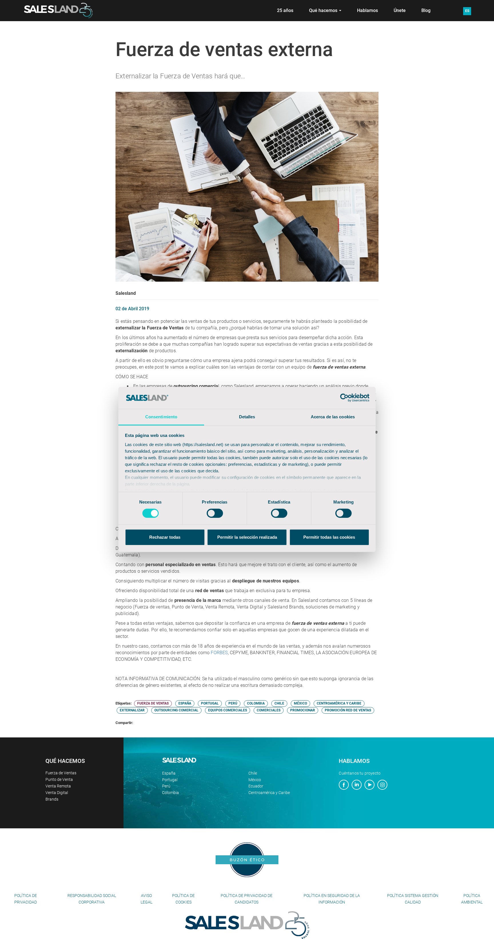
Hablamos (367, 10)
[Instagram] (382, 785)
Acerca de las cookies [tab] (333, 416)
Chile (252, 773)
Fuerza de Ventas (60, 773)
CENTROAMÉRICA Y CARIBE (339, 703)
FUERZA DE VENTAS (153, 703)
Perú (166, 786)
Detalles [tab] (247, 416)
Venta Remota (58, 786)
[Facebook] (344, 785)
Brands (51, 799)
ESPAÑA (184, 703)
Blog (426, 10)
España (169, 773)
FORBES (219, 652)
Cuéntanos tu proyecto (360, 773)
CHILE (279, 703)
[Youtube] (369, 785)
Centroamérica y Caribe (269, 792)
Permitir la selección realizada (247, 537)
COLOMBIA (256, 703)
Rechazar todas (164, 537)
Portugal (170, 779)
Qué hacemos (323, 10)
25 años (285, 10)
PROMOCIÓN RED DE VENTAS (348, 710)
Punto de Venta (59, 779)
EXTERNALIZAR (132, 710)
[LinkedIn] (357, 785)
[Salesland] (247, 924)
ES (467, 11)
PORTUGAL (210, 703)
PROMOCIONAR (302, 710)
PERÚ (232, 703)
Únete (400, 10)
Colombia (170, 792)
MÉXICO (300, 703)
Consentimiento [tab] (161, 416)
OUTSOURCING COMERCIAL (176, 710)
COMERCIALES (268, 710)
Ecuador (255, 786)
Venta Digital (56, 792)
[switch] (215, 513)
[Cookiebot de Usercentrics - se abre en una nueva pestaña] (344, 397)
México (254, 779)
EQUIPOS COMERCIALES (227, 710)
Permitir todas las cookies (329, 537)
